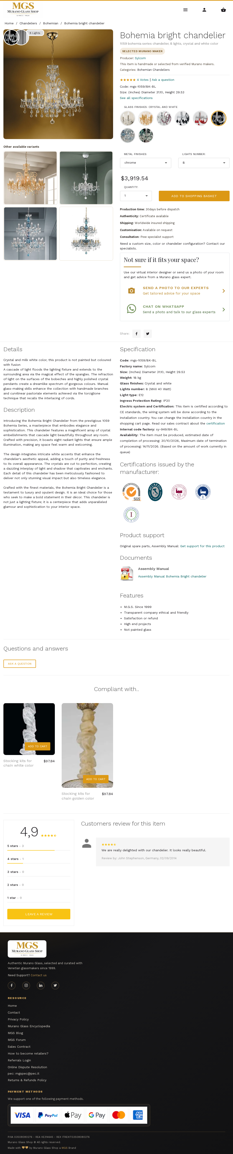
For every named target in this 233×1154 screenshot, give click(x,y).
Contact (14, 1012)
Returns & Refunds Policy (27, 1080)
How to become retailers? (28, 1053)
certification (215, 423)
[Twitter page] (55, 985)
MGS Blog (15, 1033)
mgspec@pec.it (27, 1073)
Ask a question (163, 79)
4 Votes (143, 79)
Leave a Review (38, 914)
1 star (14, 898)
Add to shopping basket (194, 196)
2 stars (15, 885)
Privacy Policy (18, 1019)
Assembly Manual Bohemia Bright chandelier (172, 576)
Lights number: (193, 154)
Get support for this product (202, 546)
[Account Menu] (204, 9)
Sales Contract (19, 1046)
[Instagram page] (26, 985)
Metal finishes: (135, 154)
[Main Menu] (185, 9)
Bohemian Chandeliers (153, 69)
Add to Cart (37, 746)
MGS (65, 1147)
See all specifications (136, 98)
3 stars (15, 872)
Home (12, 1005)
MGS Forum (17, 1040)
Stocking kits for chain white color (18, 763)
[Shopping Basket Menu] (223, 9)
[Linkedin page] (41, 985)
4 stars (15, 859)
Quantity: (131, 187)
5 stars (15, 846)
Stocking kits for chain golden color (78, 796)
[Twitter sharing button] (148, 334)
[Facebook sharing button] (136, 334)
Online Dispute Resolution (27, 1067)
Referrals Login (19, 1060)
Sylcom (140, 58)
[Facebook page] (11, 985)
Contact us (39, 975)
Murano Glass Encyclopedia (29, 1026)
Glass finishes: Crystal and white (150, 107)
